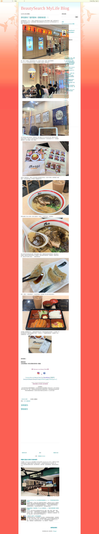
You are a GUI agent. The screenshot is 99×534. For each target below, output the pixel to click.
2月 (65, 107)
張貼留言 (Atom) (41, 456)
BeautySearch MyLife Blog (45, 8)
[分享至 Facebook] (35, 399)
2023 (64, 47)
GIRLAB (50, 379)
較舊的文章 (55, 452)
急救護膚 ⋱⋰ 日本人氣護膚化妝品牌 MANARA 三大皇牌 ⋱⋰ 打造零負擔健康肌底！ (69, 75)
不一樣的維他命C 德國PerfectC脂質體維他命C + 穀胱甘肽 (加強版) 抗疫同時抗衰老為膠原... (69, 63)
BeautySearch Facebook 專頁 (68, 23)
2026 (64, 41)
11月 (66, 56)
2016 (64, 117)
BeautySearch (71, 30)
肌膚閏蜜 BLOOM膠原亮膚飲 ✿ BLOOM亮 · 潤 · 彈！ (69, 86)
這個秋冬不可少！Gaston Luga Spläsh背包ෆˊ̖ (69, 68)
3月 (65, 105)
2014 (64, 120)
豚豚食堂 (28, 401)
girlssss (54, 379)
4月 (65, 104)
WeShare (43, 379)
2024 (64, 45)
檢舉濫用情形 (54, 527)
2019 (64, 111)
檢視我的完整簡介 (70, 32)
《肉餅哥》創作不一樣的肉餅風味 (34, 516)
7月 (65, 98)
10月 (66, 92)
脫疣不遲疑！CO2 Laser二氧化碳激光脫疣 (69, 90)
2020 (64, 52)
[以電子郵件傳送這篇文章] (31, 399)
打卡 (25, 401)
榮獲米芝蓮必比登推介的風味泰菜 (29, 459)
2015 (64, 119)
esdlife (47, 379)
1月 (65, 109)
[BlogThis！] (32, 399)
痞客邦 (52, 377)
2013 (64, 122)
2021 (64, 51)
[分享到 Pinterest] (36, 399)
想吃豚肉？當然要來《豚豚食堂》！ (69, 83)
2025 (64, 43)
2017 (64, 115)
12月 (66, 54)
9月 (65, 94)
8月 (65, 96)
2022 (64, 49)
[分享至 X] (34, 399)
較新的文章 (24, 452)
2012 (64, 124)
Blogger (54, 531)
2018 (64, 113)
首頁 (40, 452)
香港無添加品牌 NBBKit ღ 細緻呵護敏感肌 (69, 80)
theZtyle (27, 377)
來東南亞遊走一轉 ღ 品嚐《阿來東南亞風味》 (69, 58)
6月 (65, 100)
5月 (65, 102)
